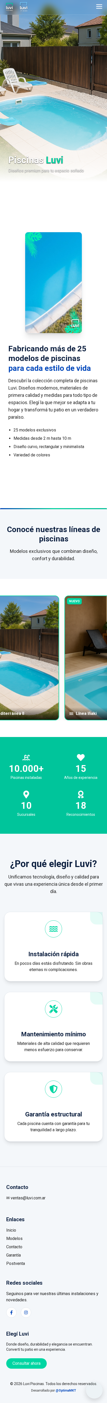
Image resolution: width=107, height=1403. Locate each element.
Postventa (15, 1263)
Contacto (14, 1246)
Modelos (14, 1238)
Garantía (13, 1255)
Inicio (11, 1230)
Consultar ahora (26, 1363)
